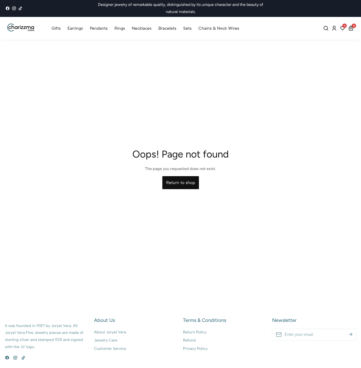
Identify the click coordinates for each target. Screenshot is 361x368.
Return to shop (180, 182)
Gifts (56, 28)
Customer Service (110, 348)
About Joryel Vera (110, 332)
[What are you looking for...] (326, 28)
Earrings (75, 28)
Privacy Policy (195, 348)
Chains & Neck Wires (218, 28)
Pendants (99, 28)
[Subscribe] (351, 334)
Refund (189, 340)
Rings (119, 28)
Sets (187, 28)
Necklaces (142, 28)
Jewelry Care (105, 340)
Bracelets (167, 28)
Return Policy (195, 332)
